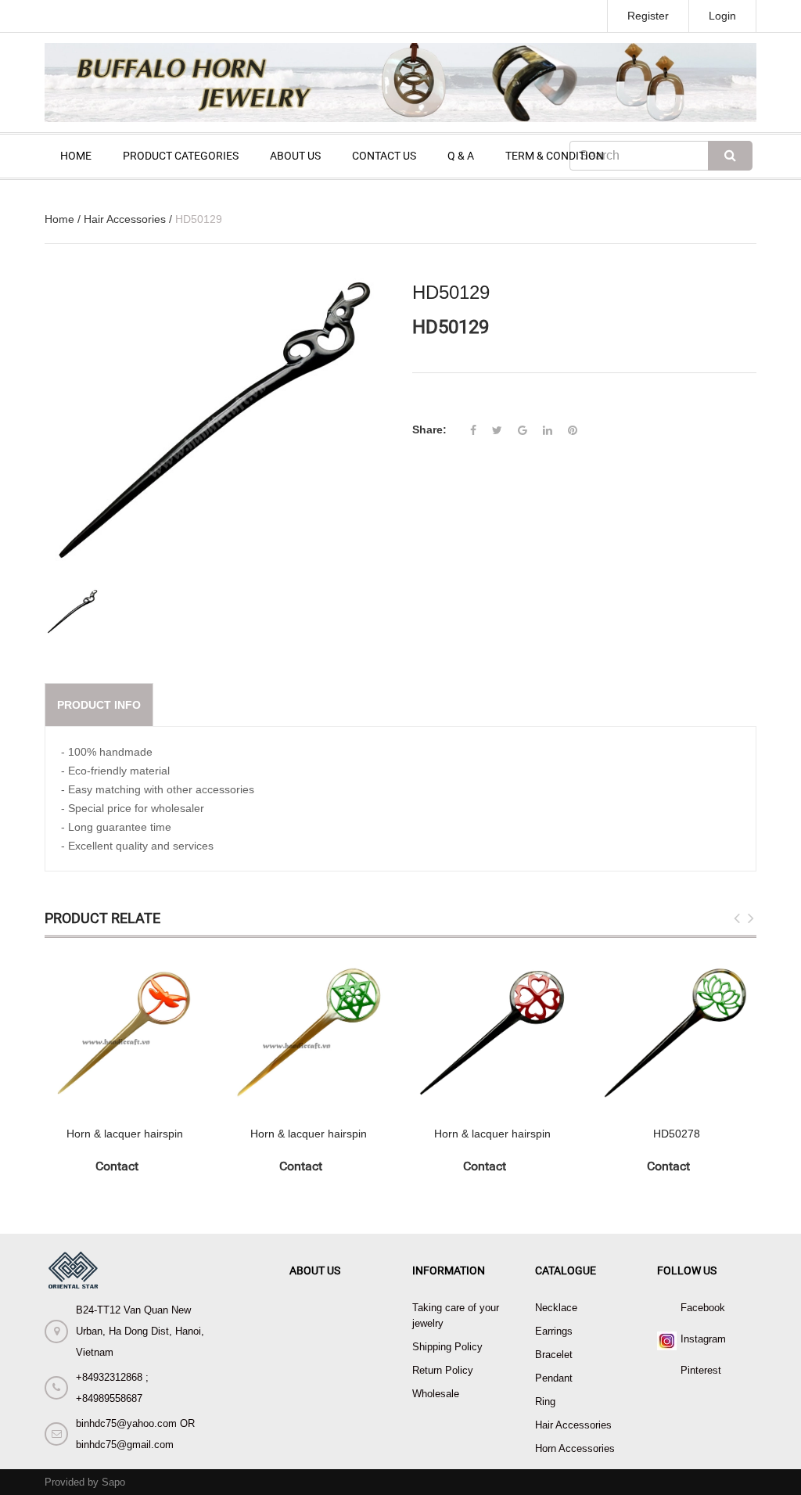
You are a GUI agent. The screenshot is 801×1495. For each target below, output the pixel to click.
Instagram (703, 1339)
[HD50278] (676, 1032)
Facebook (703, 1308)
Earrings (554, 1331)
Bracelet (554, 1354)
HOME (76, 155)
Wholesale (435, 1394)
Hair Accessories (125, 219)
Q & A (460, 155)
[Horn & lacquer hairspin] (124, 1032)
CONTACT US (384, 155)
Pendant (554, 1378)
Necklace (556, 1308)
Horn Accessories (575, 1448)
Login (722, 15)
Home (59, 219)
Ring (545, 1401)
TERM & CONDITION (554, 155)
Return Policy (442, 1370)
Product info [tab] (99, 705)
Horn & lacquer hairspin (124, 1133)
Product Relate (102, 918)
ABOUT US (295, 155)
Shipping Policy (447, 1347)
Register (648, 15)
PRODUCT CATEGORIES (181, 155)
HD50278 (676, 1133)
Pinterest (701, 1370)
